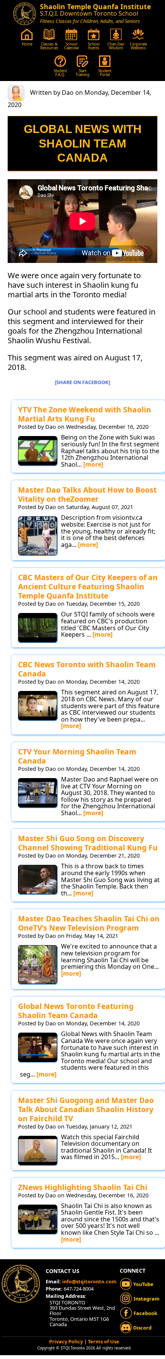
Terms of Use (103, 1341)
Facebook (144, 1313)
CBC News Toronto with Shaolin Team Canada (87, 669)
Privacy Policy (66, 1341)
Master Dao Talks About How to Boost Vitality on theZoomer (87, 494)
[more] (93, 464)
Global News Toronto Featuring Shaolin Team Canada (76, 1010)
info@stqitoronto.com (89, 1281)
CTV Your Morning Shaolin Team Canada (77, 756)
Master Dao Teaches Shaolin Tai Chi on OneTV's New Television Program (89, 923)
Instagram (146, 1298)
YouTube (142, 1284)
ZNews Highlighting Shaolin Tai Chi (82, 1187)
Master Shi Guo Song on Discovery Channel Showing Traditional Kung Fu (88, 843)
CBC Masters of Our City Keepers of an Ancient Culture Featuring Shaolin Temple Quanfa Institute (88, 586)
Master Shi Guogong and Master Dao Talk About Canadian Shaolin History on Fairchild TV (86, 1109)
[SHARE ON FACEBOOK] (82, 382)
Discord (142, 1327)
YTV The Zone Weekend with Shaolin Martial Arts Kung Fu (84, 414)
